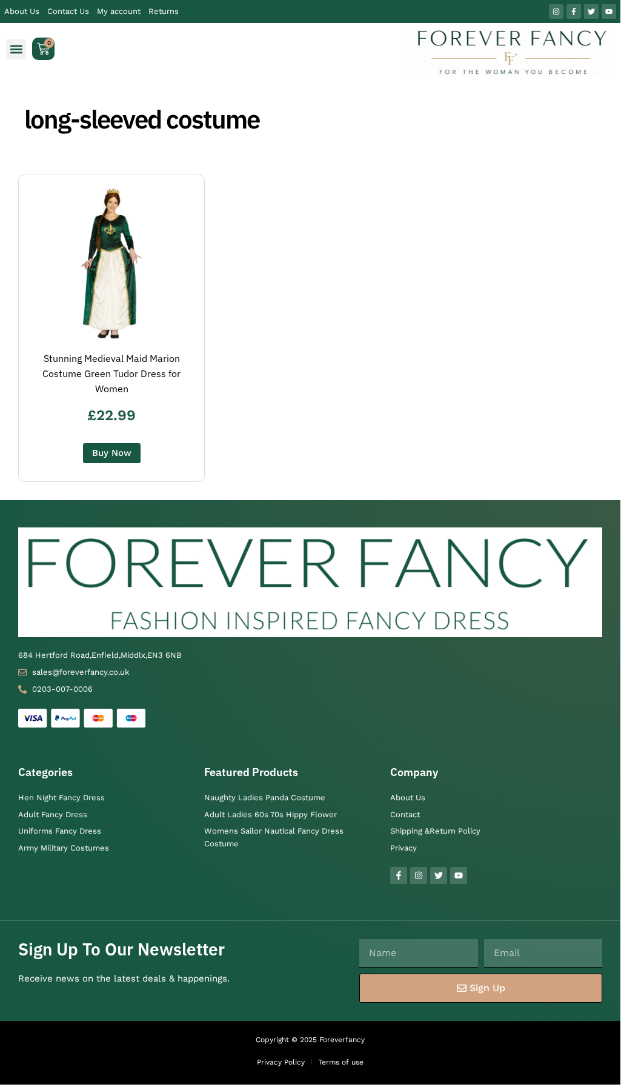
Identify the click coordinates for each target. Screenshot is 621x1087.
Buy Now (111, 452)
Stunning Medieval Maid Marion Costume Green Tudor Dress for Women (111, 373)
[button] (16, 49)
